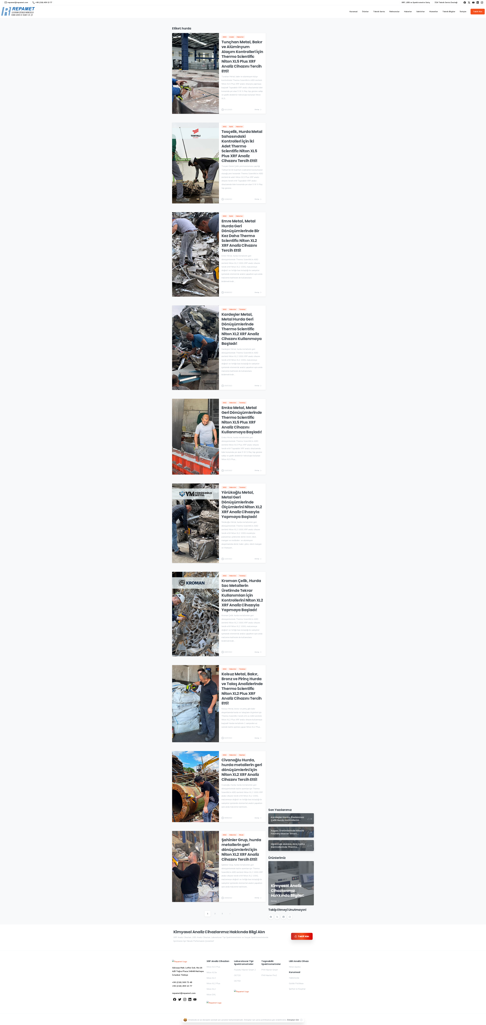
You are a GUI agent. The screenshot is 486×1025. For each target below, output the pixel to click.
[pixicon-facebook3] (174, 999)
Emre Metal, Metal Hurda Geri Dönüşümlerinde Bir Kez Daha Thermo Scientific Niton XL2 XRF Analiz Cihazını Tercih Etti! (240, 235)
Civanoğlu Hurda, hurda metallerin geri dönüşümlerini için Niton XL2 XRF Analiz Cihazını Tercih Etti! (241, 769)
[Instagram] (482, 2)
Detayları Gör (293, 1020)
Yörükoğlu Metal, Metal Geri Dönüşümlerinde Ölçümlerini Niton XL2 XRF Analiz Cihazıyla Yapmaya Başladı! (241, 504)
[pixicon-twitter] (179, 999)
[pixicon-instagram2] (184, 999)
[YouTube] (473, 2)
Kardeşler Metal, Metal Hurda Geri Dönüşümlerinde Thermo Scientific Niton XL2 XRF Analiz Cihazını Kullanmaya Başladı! (241, 329)
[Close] (301, 1020)
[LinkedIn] (478, 2)
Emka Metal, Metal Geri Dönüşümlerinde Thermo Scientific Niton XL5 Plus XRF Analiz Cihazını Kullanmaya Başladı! (241, 420)
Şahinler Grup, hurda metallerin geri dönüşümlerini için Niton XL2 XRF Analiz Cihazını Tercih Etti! (241, 849)
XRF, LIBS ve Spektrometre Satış (416, 2)
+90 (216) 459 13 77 (43, 2)
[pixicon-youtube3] (194, 999)
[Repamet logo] (179, 961)
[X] (469, 2)
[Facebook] (465, 2)
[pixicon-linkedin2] (189, 999)
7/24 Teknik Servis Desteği (445, 2)
